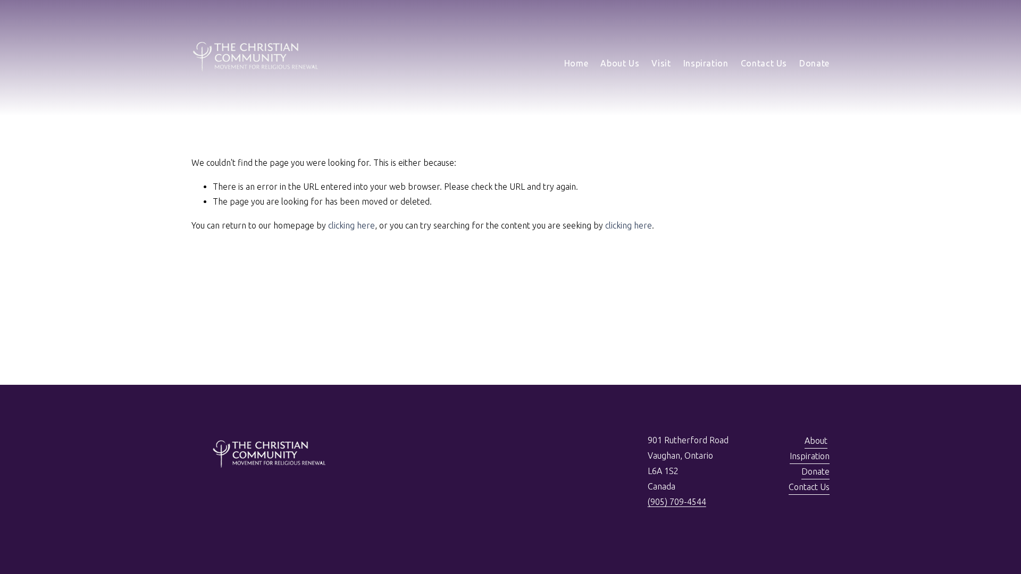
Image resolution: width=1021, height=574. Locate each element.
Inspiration (706, 63)
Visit (661, 63)
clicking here (351, 225)
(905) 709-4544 (677, 502)
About (816, 440)
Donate (814, 63)
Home (576, 63)
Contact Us (764, 63)
